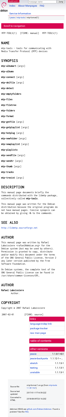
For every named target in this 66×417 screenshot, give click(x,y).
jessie (12, 17)
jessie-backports (39, 358)
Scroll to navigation (14, 25)
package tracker (39, 328)
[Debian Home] (4, 6)
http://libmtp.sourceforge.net (19, 227)
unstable (35, 372)
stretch (34, 363)
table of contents (40, 340)
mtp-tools (21, 17)
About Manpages (27, 5)
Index (12, 5)
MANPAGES (14, 1)
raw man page (38, 332)
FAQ (42, 5)
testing (34, 367)
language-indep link (41, 323)
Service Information (20, 13)
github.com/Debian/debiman (39, 409)
